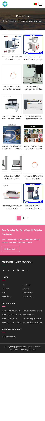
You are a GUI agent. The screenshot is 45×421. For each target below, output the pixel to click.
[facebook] (3, 270)
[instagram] (23, 270)
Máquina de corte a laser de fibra (32, 322)
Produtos (13, 21)
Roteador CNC (28, 314)
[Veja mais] (12, 44)
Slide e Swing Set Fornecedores (8, 337)
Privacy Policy (28, 296)
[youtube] (18, 270)
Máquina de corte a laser (32, 311)
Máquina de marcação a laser (11, 315)
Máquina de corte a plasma (9, 318)
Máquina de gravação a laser (30, 21)
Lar (6, 21)
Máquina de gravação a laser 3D (32, 318)
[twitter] (13, 270)
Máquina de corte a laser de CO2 (11, 322)
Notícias (26, 288)
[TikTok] (27, 270)
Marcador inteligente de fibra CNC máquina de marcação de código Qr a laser (33, 207)
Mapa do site (7, 296)
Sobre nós (26, 285)
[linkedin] (8, 270)
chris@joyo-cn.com (28, 349)
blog (3, 292)
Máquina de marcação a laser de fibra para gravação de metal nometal (33, 58)
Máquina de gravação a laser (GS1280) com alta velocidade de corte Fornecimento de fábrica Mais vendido (12, 207)
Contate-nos (9, 249)
